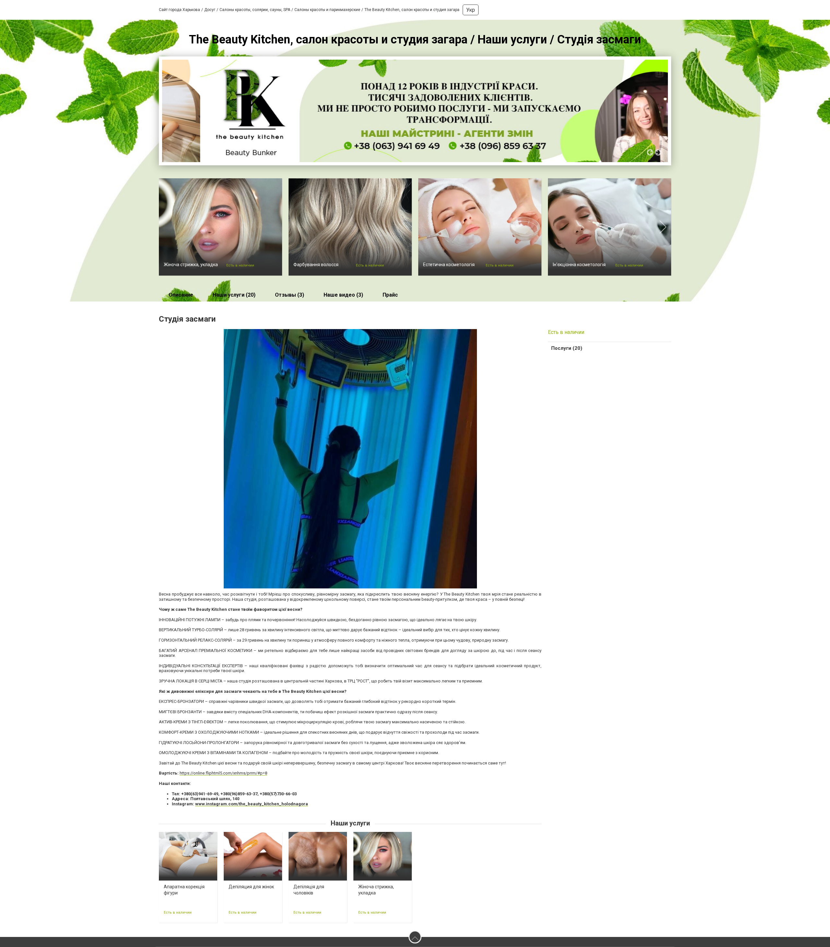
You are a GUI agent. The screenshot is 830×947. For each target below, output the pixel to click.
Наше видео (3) (343, 295)
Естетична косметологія (449, 264)
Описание (181, 295)
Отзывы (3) (289, 295)
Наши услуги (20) (234, 295)
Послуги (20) (566, 348)
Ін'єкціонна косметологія (579, 264)
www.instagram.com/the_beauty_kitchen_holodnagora (251, 803)
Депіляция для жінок (251, 886)
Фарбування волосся (315, 264)
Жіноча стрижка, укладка (191, 264)
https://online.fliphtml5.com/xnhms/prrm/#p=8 (223, 773)
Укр (470, 10)
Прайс (390, 295)
